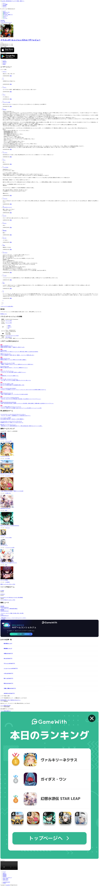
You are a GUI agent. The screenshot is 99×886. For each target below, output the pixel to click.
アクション (7, 527)
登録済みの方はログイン (15, 700)
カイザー (4, 215)
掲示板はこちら (3, 313)
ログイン (4, 6)
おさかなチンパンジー (7, 207)
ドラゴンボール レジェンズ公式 (12, 335)
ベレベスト (5, 152)
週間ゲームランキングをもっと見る (7, 584)
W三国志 (2, 590)
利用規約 (4, 876)
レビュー (4, 62)
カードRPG (7, 458)
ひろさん (4, 223)
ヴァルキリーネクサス (5, 456)
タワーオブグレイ (4, 545)
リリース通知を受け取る (5, 705)
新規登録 (4, 5)
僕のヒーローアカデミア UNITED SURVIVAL (9, 525)
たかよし (4, 87)
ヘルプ (4, 872)
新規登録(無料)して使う (5, 700)
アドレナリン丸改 (6, 102)
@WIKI (4, 883)
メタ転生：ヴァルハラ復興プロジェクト (8, 562)
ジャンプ (9, 326)
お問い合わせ (5, 879)
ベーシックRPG (8, 537)
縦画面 (9, 325)
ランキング (5, 15)
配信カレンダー (6, 12)
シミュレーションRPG (9, 547)
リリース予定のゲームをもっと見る (7, 599)
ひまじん (4, 71)
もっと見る (2, 619)
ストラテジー (8, 475)
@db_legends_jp (8, 337)
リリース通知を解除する (5, 710)
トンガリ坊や (5, 167)
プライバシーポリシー (7, 877)
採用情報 (4, 875)
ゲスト (4, 94)
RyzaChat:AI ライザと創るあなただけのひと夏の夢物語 (11, 597)
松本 (4, 283)
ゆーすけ (4, 238)
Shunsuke (4, 109)
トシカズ (4, 275)
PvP (8, 328)
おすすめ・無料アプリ (8, 14)
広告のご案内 (5, 878)
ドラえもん (5, 198)
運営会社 (4, 873)
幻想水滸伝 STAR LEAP (5, 508)
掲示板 (4, 64)
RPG (6, 510)
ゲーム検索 (5, 4)
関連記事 (4, 61)
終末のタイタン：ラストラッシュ (7, 473)
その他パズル (8, 493)
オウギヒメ (2, 594)
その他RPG (7, 582)
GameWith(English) (6, 882)
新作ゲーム (6, 13)
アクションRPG (8, 320)
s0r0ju (4, 245)
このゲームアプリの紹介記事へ (6, 306)
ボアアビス (5, 252)
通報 (11, 75)
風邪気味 (4, 230)
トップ (4, 10)
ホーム (4, 3)
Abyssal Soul (2, 535)
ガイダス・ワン (3, 439)
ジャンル (5, 18)
